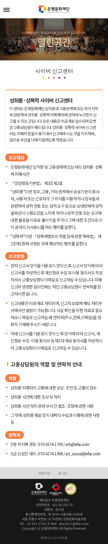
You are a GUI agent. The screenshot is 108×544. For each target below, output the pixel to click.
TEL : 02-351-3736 (32, 523)
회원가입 (44, 473)
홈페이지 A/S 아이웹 (54, 537)
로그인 (62, 473)
